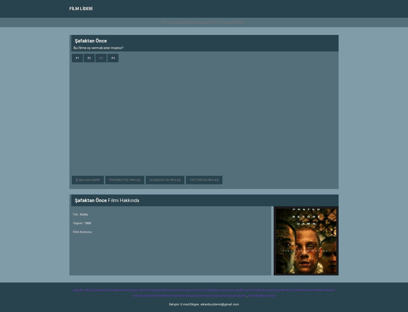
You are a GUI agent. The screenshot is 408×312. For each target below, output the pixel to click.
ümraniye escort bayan (122, 290)
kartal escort (304, 290)
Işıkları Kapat (89, 180)
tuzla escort (226, 290)
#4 (113, 58)
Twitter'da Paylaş (204, 180)
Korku (84, 214)
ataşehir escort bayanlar (89, 290)
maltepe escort (265, 290)
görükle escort (167, 290)
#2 (89, 58)
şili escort (239, 295)
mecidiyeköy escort (261, 295)
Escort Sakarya (206, 290)
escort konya (204, 295)
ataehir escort (244, 290)
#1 (77, 58)
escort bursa (148, 290)
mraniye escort (143, 295)
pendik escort (285, 290)
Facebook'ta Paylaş (165, 180)
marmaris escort (183, 295)
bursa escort (187, 290)
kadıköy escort (324, 290)
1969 (87, 223)
